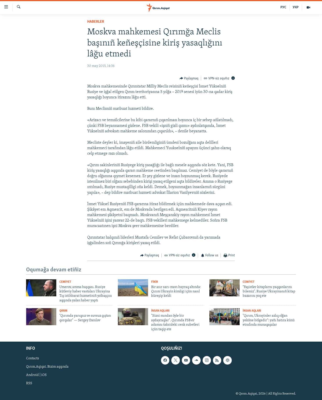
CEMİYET (65, 282)
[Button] (189, 78)
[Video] (308, 7)
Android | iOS (36, 375)
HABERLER (95, 22)
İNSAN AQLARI (160, 311)
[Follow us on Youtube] (186, 360)
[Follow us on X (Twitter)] (175, 360)
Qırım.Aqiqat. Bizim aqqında (47, 367)
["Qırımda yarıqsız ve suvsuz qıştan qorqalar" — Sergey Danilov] (41, 316)
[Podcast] (227, 360)
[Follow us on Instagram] (207, 360)
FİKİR (154, 282)
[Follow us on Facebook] (165, 360)
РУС (283, 7)
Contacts (32, 358)
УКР (296, 7)
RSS (29, 383)
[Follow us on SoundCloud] (196, 360)
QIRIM (63, 311)
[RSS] (217, 360)
